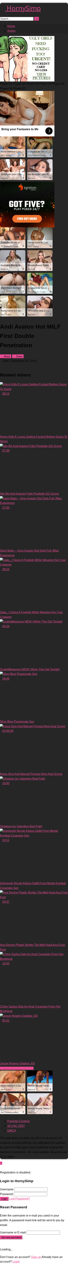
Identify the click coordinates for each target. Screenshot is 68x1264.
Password (6, 1194)
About (6, 356)
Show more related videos (17, 1068)
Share (18, 356)
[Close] (1, 1167)
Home (11, 26)
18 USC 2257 (16, 1125)
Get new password (11, 1237)
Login (4, 1198)
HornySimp (23, 8)
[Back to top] (1, 1163)
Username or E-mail (13, 1232)
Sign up (36, 1257)
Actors (11, 30)
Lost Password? (19, 1198)
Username (6, 1189)
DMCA (11, 1130)
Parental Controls (18, 1121)
